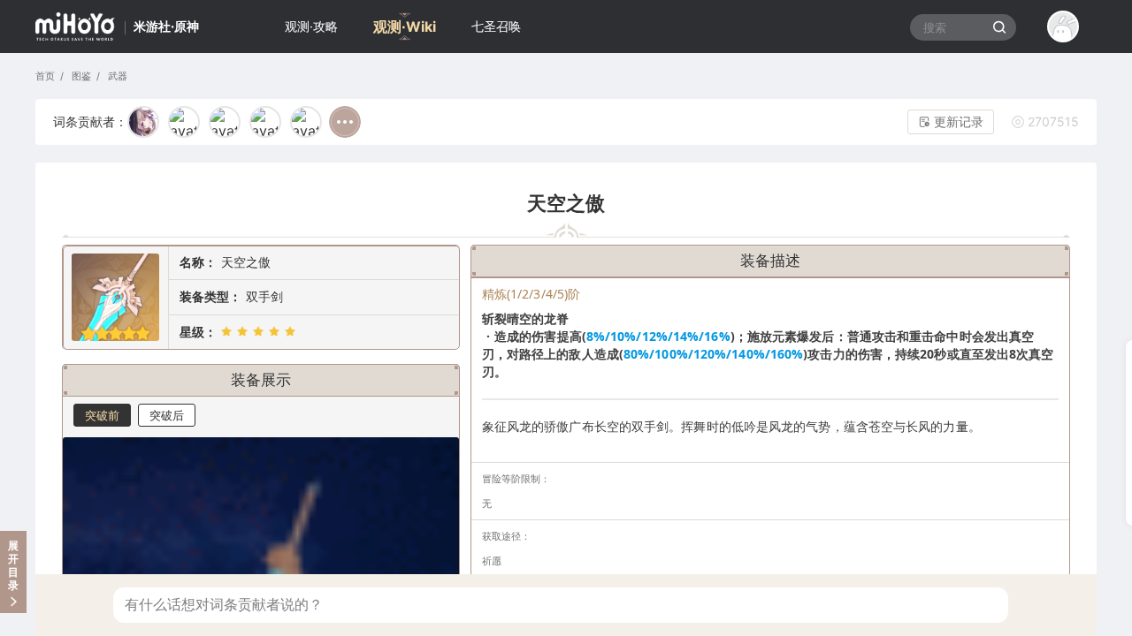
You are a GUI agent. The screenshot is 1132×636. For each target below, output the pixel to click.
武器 (115, 76)
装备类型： (210, 296)
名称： (198, 262)
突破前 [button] (102, 415)
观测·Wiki (404, 26)
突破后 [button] (166, 415)
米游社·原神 (166, 26)
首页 (45, 76)
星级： (198, 331)
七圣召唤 (496, 26)
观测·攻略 (311, 26)
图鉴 (79, 76)
